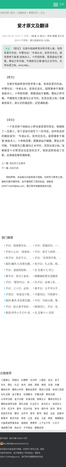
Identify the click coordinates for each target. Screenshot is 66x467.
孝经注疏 (50, 394)
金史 (37, 418)
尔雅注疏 (39, 394)
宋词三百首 (58, 389)
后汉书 (11, 408)
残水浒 (17, 427)
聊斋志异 (33, 12)
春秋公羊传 (17, 389)
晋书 (19, 408)
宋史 (23, 418)
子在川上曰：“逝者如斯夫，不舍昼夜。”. (19, 251)
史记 (50, 379)
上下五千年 (44, 422)
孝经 (43, 384)
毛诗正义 (57, 403)
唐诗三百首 (44, 389)
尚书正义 (45, 403)
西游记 (15, 379)
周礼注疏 (23, 403)
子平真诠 (27, 427)
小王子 (56, 422)
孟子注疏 (18, 398)
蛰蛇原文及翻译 (17, 163)
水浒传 (33, 379)
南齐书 (44, 408)
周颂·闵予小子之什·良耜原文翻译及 (19, 312)
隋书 (39, 413)
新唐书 (4, 418)
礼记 (16, 384)
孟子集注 (16, 394)
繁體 (54, 35)
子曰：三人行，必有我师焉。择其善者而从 (19, 288)
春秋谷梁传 (31, 389)
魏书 (16, 413)
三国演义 (5, 379)
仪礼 (3, 384)
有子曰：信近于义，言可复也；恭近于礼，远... (19, 258)
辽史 (30, 418)
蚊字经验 (4, 438)
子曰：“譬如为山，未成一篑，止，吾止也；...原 (19, 282)
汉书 (3, 408)
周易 (37, 384)
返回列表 (14, 167)
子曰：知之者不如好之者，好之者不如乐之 (19, 306)
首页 (12, 12)
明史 (50, 418)
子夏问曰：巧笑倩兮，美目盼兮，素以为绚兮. (48, 294)
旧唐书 (60, 413)
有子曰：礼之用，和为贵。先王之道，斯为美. (48, 264)
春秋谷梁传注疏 (9, 403)
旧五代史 (27, 408)
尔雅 (57, 384)
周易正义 (41, 398)
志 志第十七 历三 (44, 270)
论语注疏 (30, 398)
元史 (43, 418)
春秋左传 (5, 389)
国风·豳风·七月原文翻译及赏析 (19, 264)
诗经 (30, 384)
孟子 (57, 379)
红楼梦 (24, 379)
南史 (46, 413)
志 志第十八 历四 (44, 312)
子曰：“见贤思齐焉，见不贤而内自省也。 (48, 258)
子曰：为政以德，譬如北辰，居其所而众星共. (48, 300)
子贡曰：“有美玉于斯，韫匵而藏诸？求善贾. (19, 294)
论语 (50, 384)
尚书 (23, 384)
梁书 (52, 408)
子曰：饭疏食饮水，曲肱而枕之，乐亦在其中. (19, 245)
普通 (34, 35)
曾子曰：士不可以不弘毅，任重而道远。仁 (48, 288)
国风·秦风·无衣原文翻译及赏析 (19, 300)
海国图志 (59, 418)
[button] (58, 4)
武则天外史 (6, 413)
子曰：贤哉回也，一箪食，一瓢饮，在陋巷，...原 (48, 245)
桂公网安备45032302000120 (16, 443)
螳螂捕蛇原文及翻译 (46, 276)
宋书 (37, 408)
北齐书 (24, 413)
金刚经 (24, 422)
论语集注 (27, 394)
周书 (32, 413)
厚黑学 (33, 422)
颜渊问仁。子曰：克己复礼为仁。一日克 (48, 306)
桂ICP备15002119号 (18, 438)
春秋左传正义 (55, 398)
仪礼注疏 (5, 394)
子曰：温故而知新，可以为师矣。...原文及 (19, 270)
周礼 (10, 384)
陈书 (59, 408)
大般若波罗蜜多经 (10, 422)
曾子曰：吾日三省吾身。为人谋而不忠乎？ (19, 276)
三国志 (42, 379)
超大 (42, 35)
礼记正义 (34, 403)
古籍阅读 (21, 12)
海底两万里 (6, 427)
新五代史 (14, 418)
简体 (49, 35)
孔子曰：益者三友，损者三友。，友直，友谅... (48, 282)
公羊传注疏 (6, 398)
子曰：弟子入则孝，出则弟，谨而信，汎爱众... (48, 251)
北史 (52, 413)
